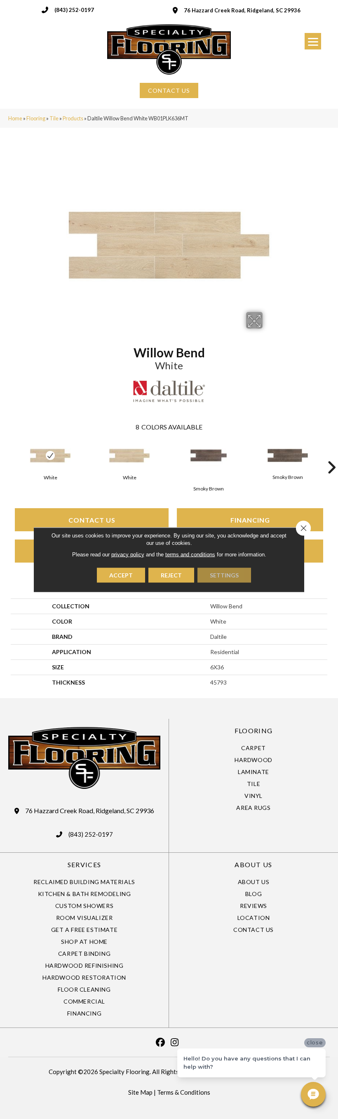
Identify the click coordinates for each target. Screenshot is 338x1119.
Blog (253, 893)
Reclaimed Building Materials (84, 881)
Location (253, 917)
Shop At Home (84, 941)
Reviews (253, 905)
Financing (250, 520)
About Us (254, 881)
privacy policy (127, 554)
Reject (171, 574)
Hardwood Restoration (84, 977)
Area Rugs (253, 807)
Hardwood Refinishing (84, 965)
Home (15, 118)
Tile (54, 118)
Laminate (253, 771)
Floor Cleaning (84, 989)
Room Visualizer (84, 917)
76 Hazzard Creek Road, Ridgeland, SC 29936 (242, 10)
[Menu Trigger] (313, 41)
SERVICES (84, 864)
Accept (121, 574)
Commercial (84, 1001)
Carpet (253, 747)
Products (73, 118)
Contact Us (91, 520)
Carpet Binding (84, 953)
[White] (50, 455)
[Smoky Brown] (208, 455)
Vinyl (253, 795)
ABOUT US (253, 864)
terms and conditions (190, 554)
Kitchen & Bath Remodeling (84, 893)
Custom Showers (84, 905)
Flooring (35, 118)
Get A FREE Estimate (84, 929)
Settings (224, 574)
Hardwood (253, 759)
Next (331, 455)
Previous (6, 455)
